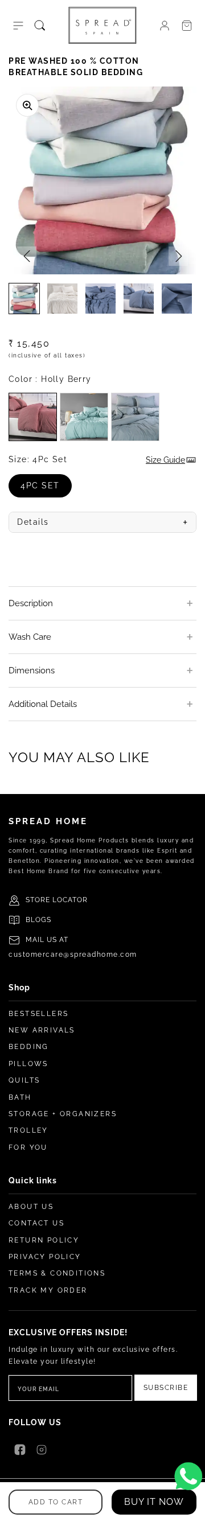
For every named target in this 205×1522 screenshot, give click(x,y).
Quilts (24, 1080)
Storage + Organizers (63, 1114)
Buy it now (154, 1501)
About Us (31, 1207)
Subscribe (166, 1388)
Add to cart (55, 1502)
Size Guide (165, 459)
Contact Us (36, 1223)
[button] (18, 25)
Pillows (28, 1064)
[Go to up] (190, 1507)
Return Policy (44, 1240)
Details (102, 522)
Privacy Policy (45, 1257)
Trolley (28, 1130)
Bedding (29, 1047)
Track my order (48, 1290)
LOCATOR (70, 900)
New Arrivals (42, 1030)
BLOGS (38, 920)
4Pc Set (46, 489)
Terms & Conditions (57, 1273)
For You (28, 1147)
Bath (20, 1097)
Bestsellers (38, 1014)
